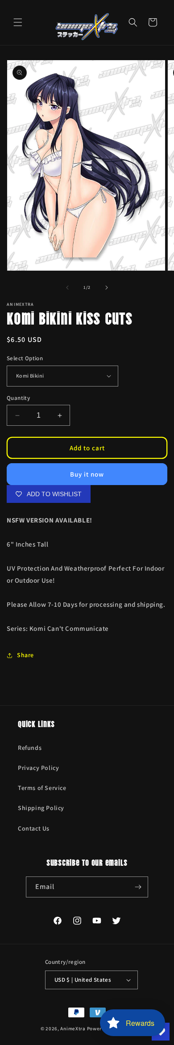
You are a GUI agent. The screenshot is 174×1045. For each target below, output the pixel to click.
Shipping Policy (41, 808)
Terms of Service (42, 788)
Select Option (25, 358)
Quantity (18, 398)
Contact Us (34, 828)
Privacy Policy (38, 768)
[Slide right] (106, 287)
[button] (18, 22)
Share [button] (25, 655)
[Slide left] (67, 287)
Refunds (29, 748)
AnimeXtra (72, 1028)
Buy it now (87, 474)
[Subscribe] (138, 886)
